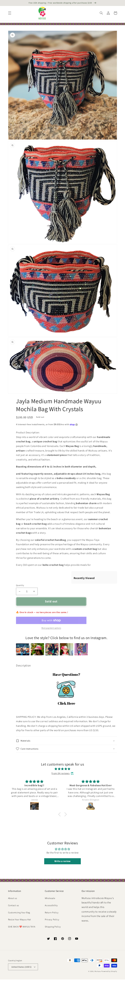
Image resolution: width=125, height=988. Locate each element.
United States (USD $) (21, 966)
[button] (9, 13)
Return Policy (52, 912)
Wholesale (50, 898)
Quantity (20, 585)
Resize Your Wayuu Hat (19, 919)
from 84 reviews (61, 773)
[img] (62, 769)
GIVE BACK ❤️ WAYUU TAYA (21, 926)
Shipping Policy (53, 926)
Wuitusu (98, 971)
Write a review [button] (62, 861)
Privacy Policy (52, 919)
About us (12, 898)
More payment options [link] (51, 628)
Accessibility (51, 905)
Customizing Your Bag (19, 912)
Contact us (13, 905)
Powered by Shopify (109, 971)
